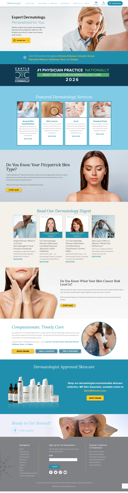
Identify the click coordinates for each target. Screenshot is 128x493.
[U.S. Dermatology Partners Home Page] (13, 5)
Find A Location (46, 351)
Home (21, 449)
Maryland (68, 342)
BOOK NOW (28, 139)
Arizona (48, 342)
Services (53, 3)
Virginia (30, 344)
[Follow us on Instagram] (60, 472)
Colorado (55, 342)
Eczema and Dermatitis (97, 460)
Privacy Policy (41, 483)
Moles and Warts (95, 462)
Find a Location (24, 457)
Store (21, 470)
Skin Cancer (52, 121)
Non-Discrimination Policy (56, 483)
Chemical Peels (100, 121)
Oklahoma (15, 344)
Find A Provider (70, 351)
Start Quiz (14, 190)
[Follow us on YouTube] (65, 472)
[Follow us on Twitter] (55, 472)
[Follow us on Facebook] (51, 472)
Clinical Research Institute (28, 473)
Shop (87, 3)
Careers (22, 465)
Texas (22, 344)
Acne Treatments (95, 465)
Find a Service (24, 452)
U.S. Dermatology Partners (66, 486)
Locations (30, 3)
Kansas (61, 342)
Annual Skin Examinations (28, 122)
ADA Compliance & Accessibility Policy (79, 483)
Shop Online (95, 398)
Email (51, 455)
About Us (77, 3)
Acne (76, 121)
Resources (65, 3)
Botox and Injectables (96, 454)
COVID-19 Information (27, 476)
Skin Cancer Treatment (96, 452)
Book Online (23, 351)
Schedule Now (116, 3)
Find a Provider (24, 454)
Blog (21, 468)
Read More (17, 259)
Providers (42, 3)
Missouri (76, 342)
